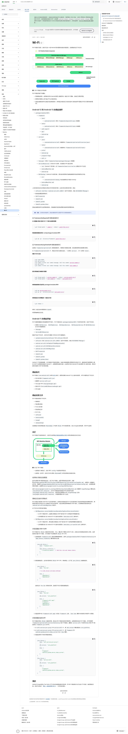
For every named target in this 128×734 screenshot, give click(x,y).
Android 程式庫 (25, 710)
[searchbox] (10, 14)
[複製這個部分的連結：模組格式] (40, 372)
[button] (9, 23)
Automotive (54, 9)
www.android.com (97, 715)
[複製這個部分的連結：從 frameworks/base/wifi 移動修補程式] (60, 218)
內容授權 (48, 699)
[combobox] (99, 1)
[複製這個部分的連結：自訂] (37, 432)
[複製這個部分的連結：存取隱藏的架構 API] (47, 618)
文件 (14, 1)
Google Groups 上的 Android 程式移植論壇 (67, 724)
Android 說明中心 (97, 710)
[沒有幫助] (94, 37)
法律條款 (35, 730)
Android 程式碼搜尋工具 (27, 1)
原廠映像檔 (24, 720)
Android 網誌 (60, 715)
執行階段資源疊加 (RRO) (60, 435)
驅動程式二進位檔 (26, 722)
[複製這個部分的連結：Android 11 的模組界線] (52, 319)
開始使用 (11, 9)
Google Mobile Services (98, 717)
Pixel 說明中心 (96, 713)
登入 (125, 1)
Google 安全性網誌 (61, 717)
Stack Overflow (96, 720)
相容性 (34, 9)
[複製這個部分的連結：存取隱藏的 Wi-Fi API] (48, 529)
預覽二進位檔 (25, 717)
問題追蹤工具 (96, 722)
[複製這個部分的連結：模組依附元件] (44, 395)
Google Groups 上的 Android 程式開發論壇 (67, 722)
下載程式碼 (24, 715)
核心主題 (27, 9)
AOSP (33, 37)
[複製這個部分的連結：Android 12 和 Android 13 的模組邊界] (64, 110)
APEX (54, 375)
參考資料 (63, 9)
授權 (40, 730)
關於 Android (25, 730)
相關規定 (24, 713)
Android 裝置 (43, 9)
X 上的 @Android (61, 710)
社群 (30, 730)
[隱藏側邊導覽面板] (17, 731)
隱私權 (43, 730)
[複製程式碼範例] (95, 225)
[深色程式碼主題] (93, 225)
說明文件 (4, 6)
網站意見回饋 (50, 730)
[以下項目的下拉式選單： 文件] (17, 2)
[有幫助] (92, 37)
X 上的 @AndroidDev (62, 713)
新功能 (3, 9)
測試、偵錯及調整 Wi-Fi (49, 686)
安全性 (19, 9)
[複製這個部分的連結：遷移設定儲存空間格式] (48, 499)
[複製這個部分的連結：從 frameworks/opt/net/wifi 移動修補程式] (62, 245)
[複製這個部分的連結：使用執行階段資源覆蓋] (48, 478)
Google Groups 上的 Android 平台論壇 (66, 720)
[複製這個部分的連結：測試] (37, 681)
